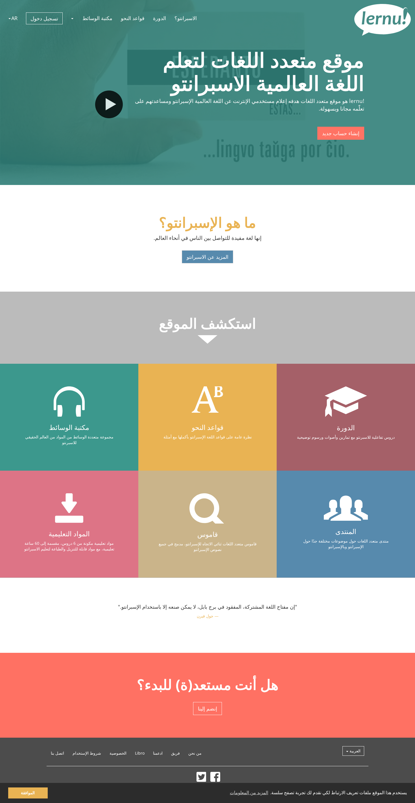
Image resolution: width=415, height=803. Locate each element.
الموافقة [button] (28, 793)
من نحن (195, 753)
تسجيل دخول (44, 18)
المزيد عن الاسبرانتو (207, 256)
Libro (140, 753)
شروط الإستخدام (87, 753)
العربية (354, 751)
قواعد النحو (133, 18)
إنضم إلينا (207, 708)
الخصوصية (118, 753)
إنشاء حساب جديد (340, 133)
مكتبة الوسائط (97, 18)
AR (14, 18)
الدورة (159, 18)
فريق (175, 753)
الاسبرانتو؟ (185, 18)
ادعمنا (158, 753)
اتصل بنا (57, 753)
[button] (72, 18)
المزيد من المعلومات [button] (249, 792)
